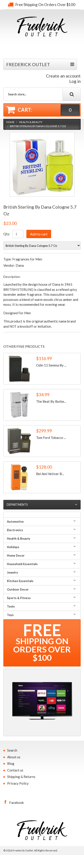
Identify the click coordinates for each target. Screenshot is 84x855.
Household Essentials (22, 564)
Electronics (15, 530)
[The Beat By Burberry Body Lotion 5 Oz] (19, 405)
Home (10, 122)
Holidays (13, 547)
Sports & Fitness (19, 598)
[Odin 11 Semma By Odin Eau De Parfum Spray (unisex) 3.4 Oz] (19, 368)
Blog (10, 763)
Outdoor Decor (18, 589)
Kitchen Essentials (20, 581)
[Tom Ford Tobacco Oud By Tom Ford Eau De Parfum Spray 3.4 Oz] (19, 441)
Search (12, 750)
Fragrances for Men (27, 259)
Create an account (63, 75)
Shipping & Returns (21, 777)
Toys (10, 615)
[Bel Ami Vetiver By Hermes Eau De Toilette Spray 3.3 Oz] (19, 477)
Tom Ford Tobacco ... (51, 438)
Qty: (6, 234)
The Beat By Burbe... (51, 401)
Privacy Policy (18, 783)
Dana (20, 265)
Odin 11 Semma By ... (51, 365)
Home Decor (16, 555)
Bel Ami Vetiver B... (50, 474)
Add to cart (38, 234)
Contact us (15, 770)
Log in (75, 81)
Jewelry (12, 572)
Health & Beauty (30, 122)
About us (13, 757)
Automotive (15, 521)
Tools (11, 606)
